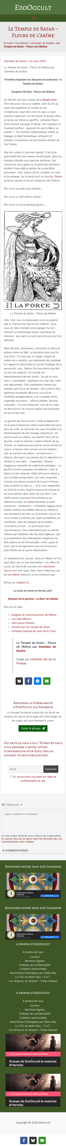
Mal (50, 128)
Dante (58, 176)
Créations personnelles (33, 968)
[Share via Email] (46, 681)
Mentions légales (35, 960)
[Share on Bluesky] (19, 681)
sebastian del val (41, 659)
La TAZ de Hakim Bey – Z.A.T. (33, 976)
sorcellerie (14, 574)
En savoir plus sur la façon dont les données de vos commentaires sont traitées (31, 840)
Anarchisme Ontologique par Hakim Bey (33, 972)
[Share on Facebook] (28, 681)
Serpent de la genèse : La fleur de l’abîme (33, 598)
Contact (35, 956)
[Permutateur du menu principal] (33, 18)
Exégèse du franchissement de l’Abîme (33, 614)
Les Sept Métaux (21, 618)
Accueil (8, 43)
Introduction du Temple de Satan (30, 627)
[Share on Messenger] (37, 681)
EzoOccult (33, 7)
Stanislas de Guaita (42, 43)
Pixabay (21, 663)
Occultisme (21, 43)
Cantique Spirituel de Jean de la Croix (33, 631)
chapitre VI (22, 582)
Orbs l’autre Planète (22, 622)
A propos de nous (33, 952)
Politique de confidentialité (34, 964)
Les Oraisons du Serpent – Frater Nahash (33, 981)
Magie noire (50, 99)
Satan (30, 501)
